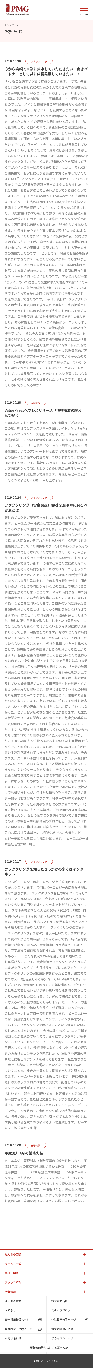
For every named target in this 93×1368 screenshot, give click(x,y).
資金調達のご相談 (62, 1329)
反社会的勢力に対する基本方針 (49, 1347)
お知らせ (10, 1310)
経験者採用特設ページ (18, 1329)
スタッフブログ (60, 1310)
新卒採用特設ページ (17, 1319)
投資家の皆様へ (60, 1301)
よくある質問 (13, 1301)
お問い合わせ (13, 1338)
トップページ (12, 24)
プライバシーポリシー (65, 1338)
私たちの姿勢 (13, 1254)
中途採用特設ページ (63, 1319)
